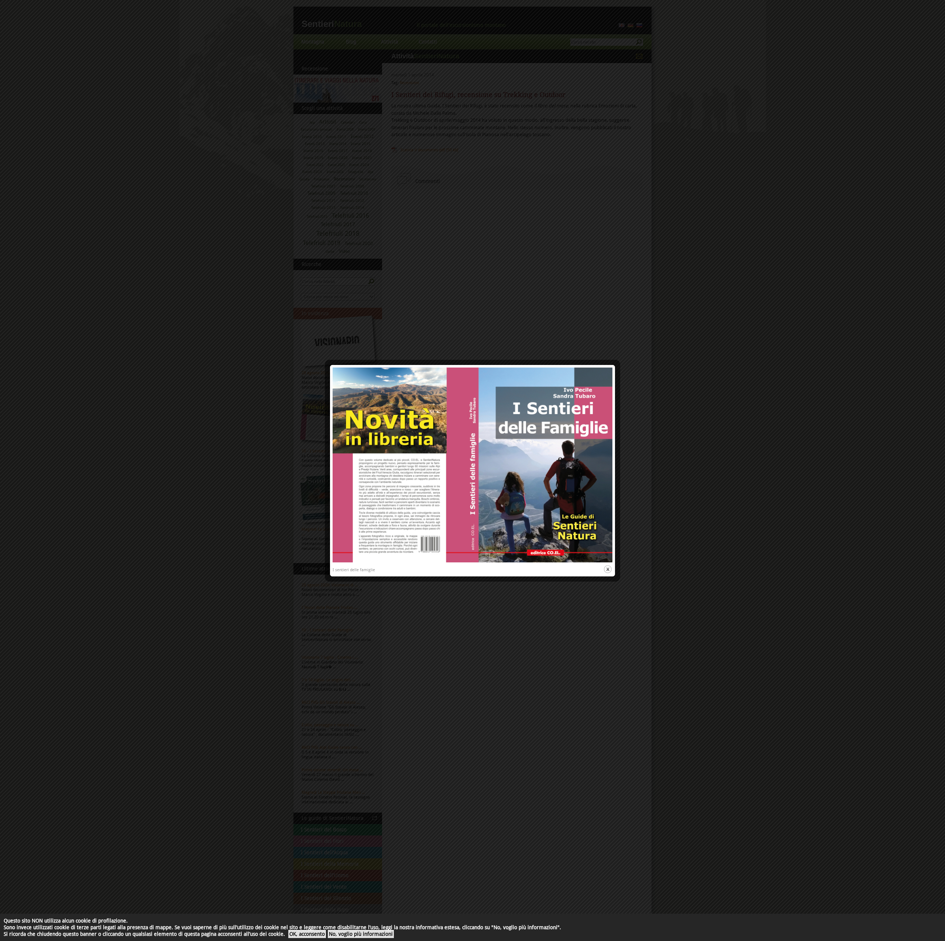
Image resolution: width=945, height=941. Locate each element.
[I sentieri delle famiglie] (472, 561)
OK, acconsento (307, 934)
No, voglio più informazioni (361, 934)
